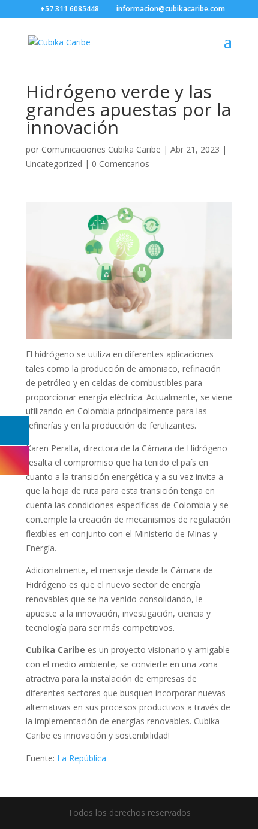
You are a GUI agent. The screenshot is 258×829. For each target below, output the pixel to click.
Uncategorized (54, 163)
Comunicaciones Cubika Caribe (101, 149)
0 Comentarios (120, 163)
